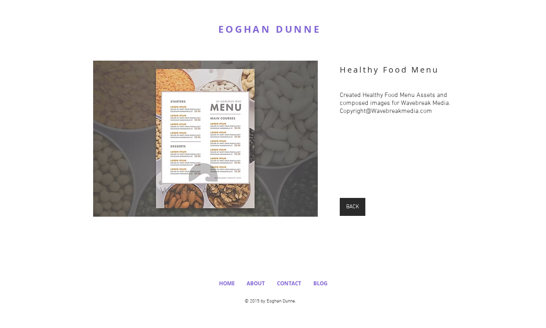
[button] (205, 139)
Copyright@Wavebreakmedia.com (386, 111)
